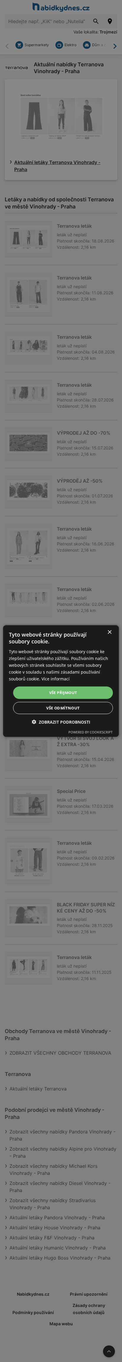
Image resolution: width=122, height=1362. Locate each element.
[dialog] (61, 681)
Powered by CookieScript (90, 732)
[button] (61, 721)
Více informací (55, 679)
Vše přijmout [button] (63, 692)
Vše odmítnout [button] (63, 707)
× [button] (109, 632)
